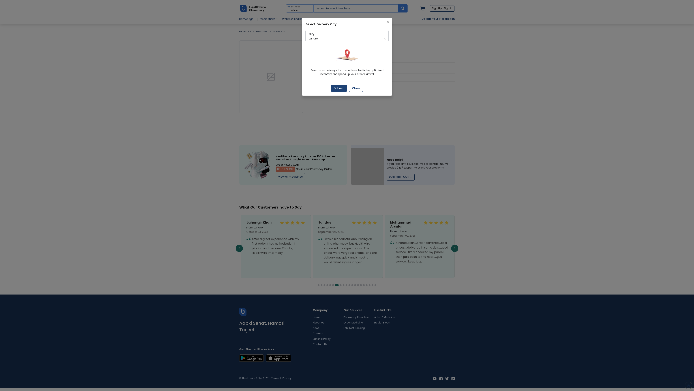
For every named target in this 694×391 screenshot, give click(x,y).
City (311, 34)
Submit (339, 88)
